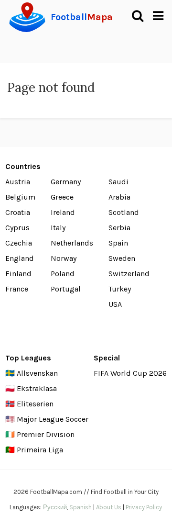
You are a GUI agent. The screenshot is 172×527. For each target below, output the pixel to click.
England (19, 258)
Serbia (119, 227)
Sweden (121, 258)
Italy (58, 227)
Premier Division (46, 434)
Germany (66, 181)
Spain (118, 242)
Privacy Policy (144, 507)
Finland (18, 273)
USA (115, 304)
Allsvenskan (37, 373)
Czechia (18, 242)
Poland (63, 273)
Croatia (17, 212)
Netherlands (72, 242)
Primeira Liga (40, 449)
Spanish (80, 507)
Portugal (66, 288)
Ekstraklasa (37, 388)
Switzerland (129, 273)
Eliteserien (35, 403)
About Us (108, 507)
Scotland (123, 212)
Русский (55, 507)
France (16, 288)
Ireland (63, 212)
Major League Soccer (52, 419)
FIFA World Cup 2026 (130, 373)
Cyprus (17, 227)
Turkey (119, 288)
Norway (63, 258)
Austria (17, 181)
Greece (62, 197)
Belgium (20, 197)
